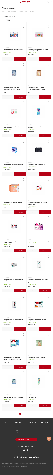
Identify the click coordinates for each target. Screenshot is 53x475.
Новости (16, 426)
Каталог (4, 422)
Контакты (17, 432)
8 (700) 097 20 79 (23, 444)
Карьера (16, 430)
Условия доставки (45, 426)
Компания (18, 422)
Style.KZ (18, 466)
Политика (31, 426)
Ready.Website (23, 466)
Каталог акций (6, 425)
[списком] (47, 16)
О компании (17, 425)
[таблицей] (49, 16)
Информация (32, 422)
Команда (17, 428)
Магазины (31, 425)
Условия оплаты (44, 425)
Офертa (30, 428)
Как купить (44, 422)
